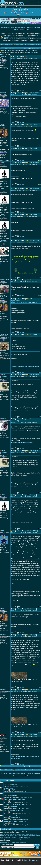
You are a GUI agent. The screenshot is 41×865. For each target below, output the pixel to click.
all (30, 804)
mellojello (13, 789)
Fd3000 (12, 801)
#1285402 (13, 216)
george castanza (17, 834)
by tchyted (25, 825)
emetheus (13, 812)
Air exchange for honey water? (15, 821)
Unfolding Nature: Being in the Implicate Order (28, 44)
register (5, 37)
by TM (24, 791)
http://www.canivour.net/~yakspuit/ (22, 442)
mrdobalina (13, 795)
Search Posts (20, 13)
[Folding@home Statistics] (4, 741)
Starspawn (13, 823)
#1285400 (13, 190)
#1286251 (13, 452)
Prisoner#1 (14, 421)
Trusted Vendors (32, 13)
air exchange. (9, 788)
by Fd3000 (25, 802)
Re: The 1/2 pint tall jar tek (13, 810)
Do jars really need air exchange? (23, 382)
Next (28, 29)
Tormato (19, 837)
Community (10, 7)
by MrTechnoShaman (27, 813)
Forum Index (9, 13)
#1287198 (13, 691)
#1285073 (13, 94)
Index (22, 29)
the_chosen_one (9, 835)
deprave (36, 689)
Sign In (16, 11)
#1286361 (13, 496)
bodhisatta (13, 837)
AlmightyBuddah (15, 817)
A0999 (35, 531)
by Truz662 (26, 808)
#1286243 (13, 422)
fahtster (2, 835)
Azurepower (13, 806)
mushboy (35, 834)
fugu (34, 148)
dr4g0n (35, 450)
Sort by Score (15, 842)
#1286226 (13, 336)
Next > (33, 48)
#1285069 (13, 58)
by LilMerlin (25, 786)
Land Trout (24, 837)
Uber (34, 609)
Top (40, 90)
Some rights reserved (32, 860)
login (34, 35)
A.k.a (28, 837)
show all (38, 48)
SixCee (35, 124)
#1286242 (13, 376)
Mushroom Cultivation (33, 27)
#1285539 (13, 281)
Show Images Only (6, 842)
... (4, 782)
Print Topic (22, 842)
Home (3, 7)
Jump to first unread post (8, 48)
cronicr (35, 835)
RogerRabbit (25, 834)
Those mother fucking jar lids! (15, 799)
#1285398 (13, 164)
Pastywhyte (7, 837)
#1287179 (13, 610)
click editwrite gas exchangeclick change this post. (19, 344)
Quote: (15, 340)
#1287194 (13, 636)
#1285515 (13, 242)
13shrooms (25, 835)
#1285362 (13, 150)
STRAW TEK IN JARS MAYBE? (14, 805)
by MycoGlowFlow (27, 797)
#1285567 (13, 302)
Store (21, 15)
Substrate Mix (9, 44)
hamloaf (31, 835)
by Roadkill (25, 819)
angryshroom (15, 301)
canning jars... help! (11, 816)
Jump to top (5, 766)
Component (13, 784)
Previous (15, 29)
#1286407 (13, 532)
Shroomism (9, 834)
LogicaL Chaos (18, 835)
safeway (36, 93)
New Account (25, 11)
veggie (30, 834)
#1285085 (13, 126)
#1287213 (13, 736)
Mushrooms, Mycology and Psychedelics (13, 27)
